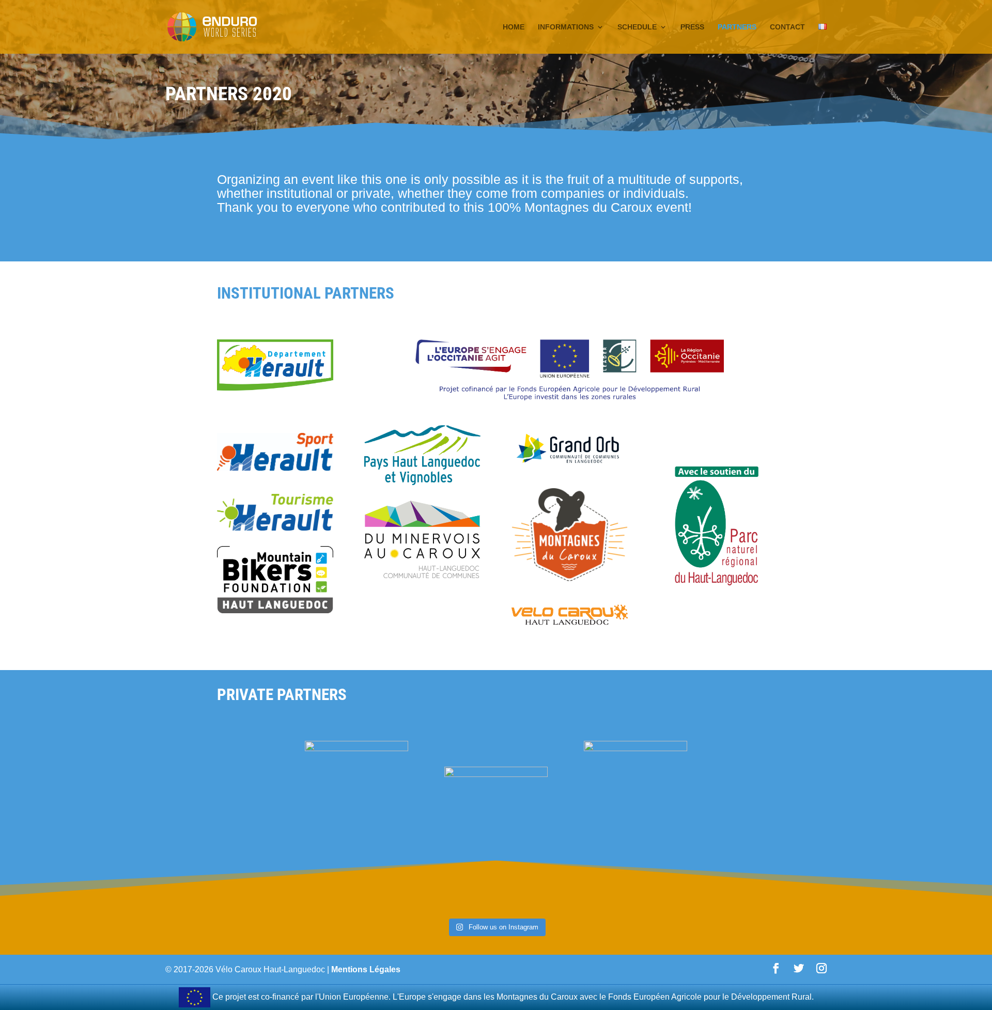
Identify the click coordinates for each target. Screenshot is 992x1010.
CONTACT (787, 27)
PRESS (692, 27)
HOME (513, 27)
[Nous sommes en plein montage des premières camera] (187, 909)
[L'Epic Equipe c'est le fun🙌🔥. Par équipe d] (311, 909)
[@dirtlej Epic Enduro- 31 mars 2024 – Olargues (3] (805, 909)
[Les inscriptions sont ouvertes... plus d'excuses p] (558, 909)
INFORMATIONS (566, 27)
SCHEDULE (637, 27)
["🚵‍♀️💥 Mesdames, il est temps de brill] (63, 909)
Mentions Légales (365, 969)
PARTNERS (737, 27)
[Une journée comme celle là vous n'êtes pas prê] (434, 909)
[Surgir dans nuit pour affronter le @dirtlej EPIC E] (681, 909)
